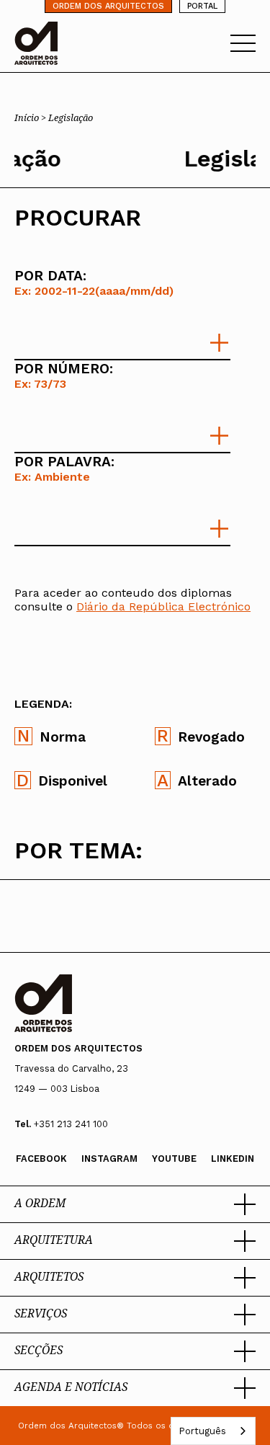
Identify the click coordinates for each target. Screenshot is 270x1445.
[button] (135, 1204)
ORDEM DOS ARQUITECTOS (108, 6)
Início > (31, 117)
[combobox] (213, 1431)
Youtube (174, 1158)
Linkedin (232, 1158)
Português (202, 1431)
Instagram (109, 1158)
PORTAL (202, 6)
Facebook (41, 1158)
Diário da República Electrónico (163, 606)
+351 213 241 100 (71, 1124)
